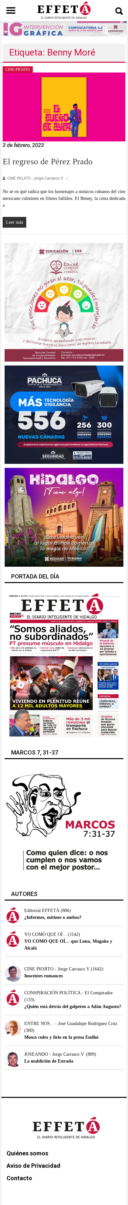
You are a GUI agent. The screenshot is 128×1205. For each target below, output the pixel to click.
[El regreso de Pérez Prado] (64, 106)
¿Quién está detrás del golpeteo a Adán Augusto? (72, 1006)
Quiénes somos (27, 1153)
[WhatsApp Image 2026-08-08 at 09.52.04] (64, 28)
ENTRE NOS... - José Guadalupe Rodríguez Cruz (70, 1023)
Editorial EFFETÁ (41, 910)
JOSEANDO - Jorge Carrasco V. (54, 1054)
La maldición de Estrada (48, 1061)
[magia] (64, 516)
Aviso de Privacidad (33, 1165)
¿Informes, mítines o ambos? (52, 917)
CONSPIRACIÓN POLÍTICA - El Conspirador (68, 992)
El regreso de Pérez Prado (48, 161)
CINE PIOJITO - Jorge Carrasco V (35, 178)
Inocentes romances (43, 975)
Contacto (19, 1178)
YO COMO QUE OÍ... (45, 934)
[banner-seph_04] (64, 301)
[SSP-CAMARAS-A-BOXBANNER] (64, 414)
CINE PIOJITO (17, 69)
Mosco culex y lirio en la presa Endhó (61, 1037)
